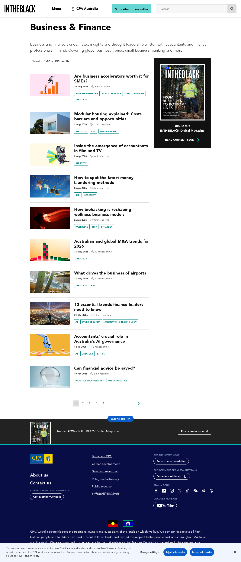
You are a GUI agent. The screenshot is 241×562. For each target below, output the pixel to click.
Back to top (118, 418)
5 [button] (103, 403)
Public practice (102, 486)
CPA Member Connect (47, 496)
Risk (93, 131)
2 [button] (83, 403)
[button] (139, 402)
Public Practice (111, 93)
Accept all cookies (202, 552)
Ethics (101, 353)
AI (77, 321)
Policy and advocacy (105, 478)
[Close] (235, 552)
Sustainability (109, 131)
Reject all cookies (175, 552)
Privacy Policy (31, 555)
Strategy (81, 99)
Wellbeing (82, 226)
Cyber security (91, 321)
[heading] (89, 79)
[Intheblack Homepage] (20, 9)
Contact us (40, 483)
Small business (134, 93)
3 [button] (90, 403)
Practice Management (90, 380)
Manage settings (149, 552)
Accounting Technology (120, 321)
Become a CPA (102, 456)
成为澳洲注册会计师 (105, 494)
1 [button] (76, 403)
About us (39, 475)
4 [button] (96, 403)
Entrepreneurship (87, 93)
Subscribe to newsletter (131, 9)
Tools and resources (105, 471)
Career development (106, 463)
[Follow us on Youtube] (165, 505)
